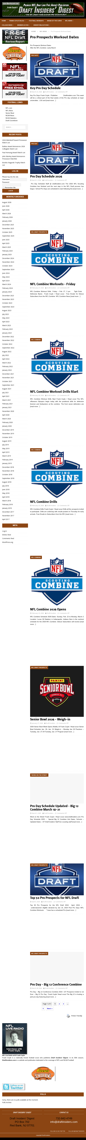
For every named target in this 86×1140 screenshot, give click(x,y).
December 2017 (8, 512)
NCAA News (10, 115)
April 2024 (5, 281)
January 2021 (7, 407)
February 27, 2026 (38, 288)
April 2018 (5, 497)
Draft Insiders (49, 92)
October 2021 (7, 381)
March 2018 (6, 501)
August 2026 (6, 202)
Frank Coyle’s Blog (16, 21)
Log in (4, 531)
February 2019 (7, 460)
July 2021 (5, 392)
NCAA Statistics (11, 118)
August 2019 (6, 441)
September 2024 (8, 269)
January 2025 (7, 254)
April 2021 (5, 396)
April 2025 (5, 243)
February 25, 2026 (38, 505)
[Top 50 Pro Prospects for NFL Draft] (57, 879)
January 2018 (7, 508)
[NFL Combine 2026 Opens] (57, 581)
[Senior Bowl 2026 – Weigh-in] (57, 691)
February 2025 (7, 251)
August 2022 (6, 351)
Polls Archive (6, 1102)
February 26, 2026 (38, 395)
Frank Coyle (6, 1058)
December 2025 (8, 225)
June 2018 (5, 489)
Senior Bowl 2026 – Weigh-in (50, 719)
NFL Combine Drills (43, 502)
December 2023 (8, 296)
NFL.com (9, 108)
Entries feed (6, 535)
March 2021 (6, 400)
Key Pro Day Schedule (45, 88)
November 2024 (8, 262)
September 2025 (8, 236)
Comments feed (8, 538)
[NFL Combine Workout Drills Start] (57, 363)
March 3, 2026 (36, 180)
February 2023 (7, 329)
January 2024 (7, 292)
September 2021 (8, 385)
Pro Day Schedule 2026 (46, 176)
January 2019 (7, 463)
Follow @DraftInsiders (76, 1131)
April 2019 (5, 452)
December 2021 (8, 374)
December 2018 (8, 467)
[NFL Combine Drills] (57, 473)
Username (6, 179)
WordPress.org (7, 542)
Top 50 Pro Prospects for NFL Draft (54, 898)
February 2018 (7, 504)
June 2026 (5, 206)
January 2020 (7, 426)
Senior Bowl (10, 113)
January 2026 (7, 221)
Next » (49, 1008)
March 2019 (6, 456)
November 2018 (8, 471)
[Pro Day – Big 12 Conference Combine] (57, 967)
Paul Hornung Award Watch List (13, 152)
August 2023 (6, 310)
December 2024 (8, 258)
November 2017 (8, 516)
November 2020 (8, 411)
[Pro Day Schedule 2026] (57, 158)
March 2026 (6, 213)
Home (4, 21)
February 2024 (7, 288)
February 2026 (7, 217)
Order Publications (41, 25)
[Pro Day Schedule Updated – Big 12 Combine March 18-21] (57, 788)
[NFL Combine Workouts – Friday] (57, 255)
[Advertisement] (57, 121)
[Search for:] (15, 127)
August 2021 (6, 389)
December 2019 (8, 430)
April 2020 (5, 415)
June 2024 (5, 273)
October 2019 (7, 437)
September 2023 (8, 307)
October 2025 (7, 232)
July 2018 (5, 486)
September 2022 (8, 348)
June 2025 (5, 240)
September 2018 (8, 478)
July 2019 (5, 445)
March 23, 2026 (37, 92)
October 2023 (7, 303)
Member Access (22, 25)
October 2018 (7, 474)
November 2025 (8, 228)
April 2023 (5, 322)
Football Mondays (36, 21)
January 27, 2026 (37, 723)
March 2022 (6, 363)
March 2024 (6, 284)
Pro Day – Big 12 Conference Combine (56, 984)
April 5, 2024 (36, 902)
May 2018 (5, 493)
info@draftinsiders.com (63, 1121)
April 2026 (5, 210)
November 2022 (8, 340)
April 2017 (5, 519)
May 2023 (5, 318)
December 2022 (8, 337)
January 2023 (7, 333)
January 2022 (7, 370)
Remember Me (10, 187)
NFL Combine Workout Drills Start (54, 391)
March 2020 (6, 419)
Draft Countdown (12, 120)
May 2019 (5, 448)
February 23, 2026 (38, 613)
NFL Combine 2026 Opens (48, 609)
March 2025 (6, 247)
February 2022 (7, 366)
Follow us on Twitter (57, 1131)
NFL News (68, 21)
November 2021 (8, 378)
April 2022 (5, 359)
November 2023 (8, 299)
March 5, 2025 (36, 813)
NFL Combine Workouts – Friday (52, 284)
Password (5, 182)
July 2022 (5, 355)
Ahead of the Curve (54, 21)
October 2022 (7, 344)
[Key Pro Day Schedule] (57, 70)
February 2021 (7, 404)
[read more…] (51, 100)
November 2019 (8, 433)
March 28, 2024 (37, 988)
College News (7, 25)
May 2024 (5, 277)
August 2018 (6, 482)
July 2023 (5, 314)
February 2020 (7, 422)
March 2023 (6, 325)
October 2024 (7, 266)
